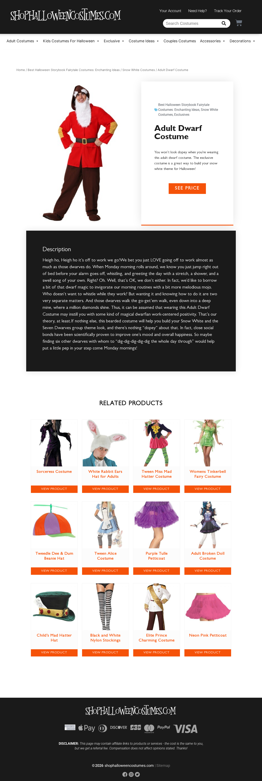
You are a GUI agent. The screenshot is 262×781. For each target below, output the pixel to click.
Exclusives (181, 115)
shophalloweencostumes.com (129, 765)
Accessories (210, 41)
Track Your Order (228, 11)
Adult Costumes (20, 41)
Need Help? (197, 11)
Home (20, 70)
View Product (54, 489)
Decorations (240, 41)
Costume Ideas (142, 41)
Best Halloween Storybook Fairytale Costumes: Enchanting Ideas (74, 70)
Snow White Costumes (138, 70)
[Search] (223, 23)
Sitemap (163, 765)
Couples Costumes (180, 41)
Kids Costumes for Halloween (69, 41)
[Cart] (238, 22)
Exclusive (112, 41)
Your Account (170, 11)
